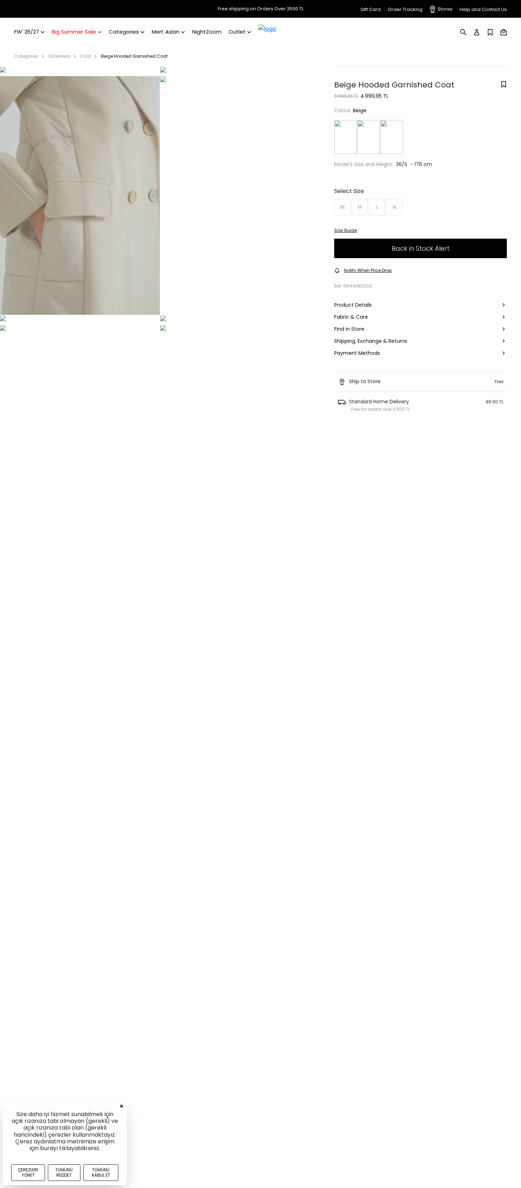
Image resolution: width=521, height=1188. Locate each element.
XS (342, 207)
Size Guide (345, 230)
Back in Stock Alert (420, 248)
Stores (445, 9)
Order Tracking (405, 9)
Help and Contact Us (483, 9)
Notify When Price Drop (368, 270)
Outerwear (59, 56)
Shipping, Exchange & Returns (370, 341)
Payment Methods (357, 353)
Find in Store (349, 328)
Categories (26, 56)
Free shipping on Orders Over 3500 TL (260, 8)
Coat (85, 56)
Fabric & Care (351, 316)
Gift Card (370, 9)
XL (394, 207)
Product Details (353, 304)
